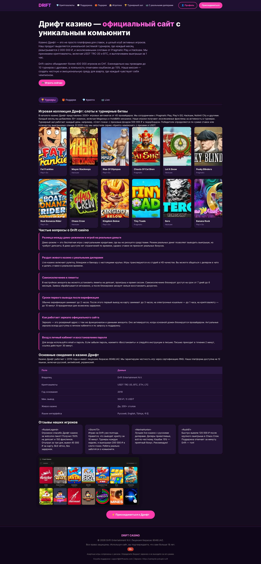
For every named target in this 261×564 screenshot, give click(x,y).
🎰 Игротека (115, 5)
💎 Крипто (88, 100)
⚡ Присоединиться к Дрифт (130, 514)
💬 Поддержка (84, 5)
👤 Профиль (187, 5)
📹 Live (105, 100)
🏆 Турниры (48, 100)
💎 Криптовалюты (65, 5)
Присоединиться (211, 5)
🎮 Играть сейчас (51, 82)
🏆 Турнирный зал (133, 5)
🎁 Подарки (101, 5)
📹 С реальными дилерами (159, 5)
